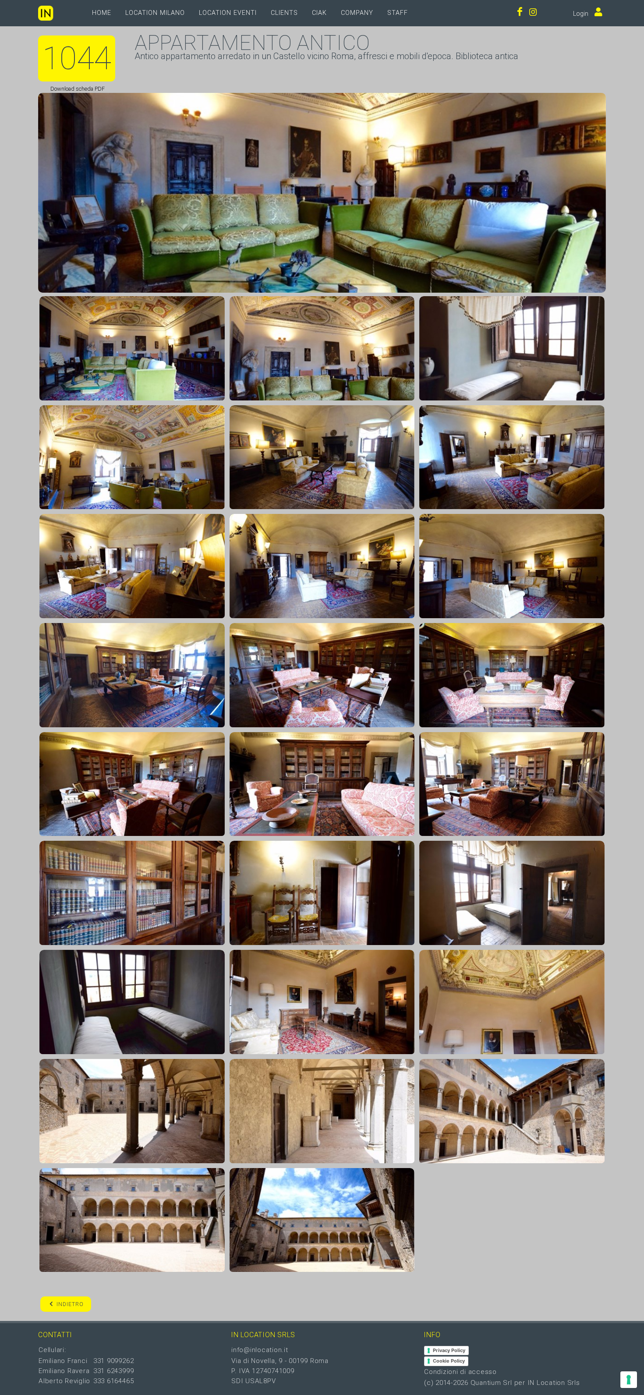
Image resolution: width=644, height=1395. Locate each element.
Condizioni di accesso (460, 1372)
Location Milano (155, 13)
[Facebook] (519, 13)
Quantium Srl (491, 1383)
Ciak (319, 13)
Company (357, 13)
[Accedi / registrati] (596, 13)
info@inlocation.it (259, 1350)
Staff (397, 13)
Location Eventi (228, 13)
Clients (284, 13)
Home (101, 13)
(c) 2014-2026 (447, 1383)
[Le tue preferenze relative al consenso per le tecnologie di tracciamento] (628, 1379)
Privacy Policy (449, 1350)
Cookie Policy (449, 1361)
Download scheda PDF (77, 88)
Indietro (70, 1304)
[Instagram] (533, 13)
